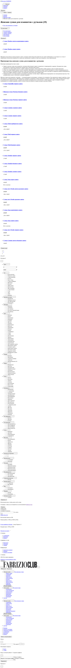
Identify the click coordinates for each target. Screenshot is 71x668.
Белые (9, 316)
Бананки (10, 295)
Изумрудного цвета (12, 352)
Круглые (10, 366)
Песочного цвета (12, 349)
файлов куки (29, 504)
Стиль (5, 430)
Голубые (10, 320)
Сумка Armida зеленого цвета (12, 171)
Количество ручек (8, 495)
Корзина (9, 12)
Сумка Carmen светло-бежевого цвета (14, 240)
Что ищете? (16, 644)
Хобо (9, 293)
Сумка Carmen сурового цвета (12, 107)
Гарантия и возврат (7, 550)
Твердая (10, 444)
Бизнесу (5, 8)
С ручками (10, 459)
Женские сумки (7, 17)
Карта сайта (13, 559)
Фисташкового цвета (13, 344)
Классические (11, 274)
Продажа (6, 491)
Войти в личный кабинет (6, 636)
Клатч (4, 649)
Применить (3, 499)
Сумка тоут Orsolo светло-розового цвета (15, 189)
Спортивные (11, 435)
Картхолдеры (9, 591)
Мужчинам (9, 568)
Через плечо (10, 285)
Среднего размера (12, 358)
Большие (10, 355)
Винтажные (10, 397)
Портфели (8, 609)
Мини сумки (9, 573)
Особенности (7, 388)
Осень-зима (10, 386)
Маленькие (10, 357)
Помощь (5, 6)
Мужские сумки (7, 600)
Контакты (5, 536)
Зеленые (10, 323)
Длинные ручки (11, 467)
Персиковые (11, 338)
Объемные (10, 413)
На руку (10, 284)
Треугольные (11, 374)
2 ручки (9, 497)
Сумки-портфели (12, 281)
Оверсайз (10, 360)
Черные (9, 337)
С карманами (11, 391)
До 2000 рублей (11, 301)
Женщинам (3, 568)
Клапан (9, 420)
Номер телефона (17, 657)
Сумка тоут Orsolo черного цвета (13, 230)
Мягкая (9, 443)
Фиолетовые (11, 335)
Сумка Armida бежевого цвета (12, 163)
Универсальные (11, 393)
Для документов (11, 424)
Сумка (4, 650)
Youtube (5, 545)
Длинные (10, 410)
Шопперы (10, 282)
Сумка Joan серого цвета (10, 179)
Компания (5, 5)
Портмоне (8, 596)
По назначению (7, 422)
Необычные (10, 389)
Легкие (9, 406)
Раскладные (10, 489)
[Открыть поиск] (2, 12)
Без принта (10, 484)
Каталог (5, 16)
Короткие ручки (11, 468)
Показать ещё (4, 248)
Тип (5, 272)
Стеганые (10, 392)
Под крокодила (11, 439)
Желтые (9, 322)
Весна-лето (10, 384)
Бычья (9, 440)
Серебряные (11, 331)
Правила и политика (5, 559)
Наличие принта (7, 481)
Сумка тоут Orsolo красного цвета (13, 199)
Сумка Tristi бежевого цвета (11, 145)
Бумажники (9, 589)
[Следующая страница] (4, 253)
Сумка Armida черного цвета (12, 155)
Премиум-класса (12, 300)
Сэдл (9, 291)
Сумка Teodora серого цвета (11, 49)
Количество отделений (9, 453)
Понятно (3, 507)
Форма (5, 363)
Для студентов (11, 400)
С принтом (10, 483)
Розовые (10, 329)
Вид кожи (6, 437)
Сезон (5, 376)
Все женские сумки (19, 571)
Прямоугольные (11, 369)
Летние (9, 377)
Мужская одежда (7, 613)
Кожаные (10, 306)
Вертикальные (11, 371)
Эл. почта (16, 512)
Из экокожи (10, 308)
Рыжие (9, 330)
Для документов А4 (12, 361)
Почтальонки (11, 403)
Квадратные (11, 364)
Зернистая (10, 441)
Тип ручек (6, 463)
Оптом (9, 492)
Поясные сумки (11, 275)
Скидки (5, 598)
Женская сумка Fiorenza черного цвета (15, 99)
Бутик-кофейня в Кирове (7, 524)
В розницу (10, 494)
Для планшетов (11, 428)
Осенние (10, 382)
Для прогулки (11, 476)
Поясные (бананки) (10, 611)
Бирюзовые (10, 317)
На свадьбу (10, 474)
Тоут (9, 292)
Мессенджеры (11, 288)
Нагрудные (8, 608)
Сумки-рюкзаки (11, 277)
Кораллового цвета (12, 348)
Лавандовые (11, 340)
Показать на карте (5, 530)
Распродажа (10, 302)
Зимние (9, 380)
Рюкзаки (8, 575)
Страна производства (8, 478)
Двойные (10, 399)
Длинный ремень (12, 470)
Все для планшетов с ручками (10, 25)
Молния (10, 419)
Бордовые (10, 319)
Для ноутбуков (11, 426)
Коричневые (11, 324)
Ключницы (8, 593)
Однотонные (11, 342)
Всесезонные (11, 383)
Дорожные (8, 574)
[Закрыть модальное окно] (2, 261)
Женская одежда (7, 585)
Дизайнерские (11, 395)
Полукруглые (11, 367)
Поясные (8, 583)
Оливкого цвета (11, 346)
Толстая (9, 448)
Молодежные (11, 402)
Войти (5, 12)
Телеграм (5, 544)
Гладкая (9, 447)
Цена (5, 264)
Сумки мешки (11, 289)
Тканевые (10, 307)
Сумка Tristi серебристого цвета (13, 123)
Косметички (11, 286)
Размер (5, 354)
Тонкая (9, 450)
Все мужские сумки (19, 600)
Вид (5, 486)
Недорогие (10, 298)
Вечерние (10, 431)
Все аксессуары (16, 587)
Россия (9, 479)
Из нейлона (10, 311)
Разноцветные (11, 341)
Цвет (5, 313)
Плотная (10, 446)
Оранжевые (10, 327)
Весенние (10, 379)
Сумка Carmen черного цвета (12, 115)
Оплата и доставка (7, 552)
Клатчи (9, 278)
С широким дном (12, 404)
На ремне (10, 464)
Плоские (10, 414)
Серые (9, 333)
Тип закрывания (7, 416)
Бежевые (10, 315)
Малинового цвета (12, 345)
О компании (6, 535)
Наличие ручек (7, 458)
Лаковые (10, 451)
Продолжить (3, 661)
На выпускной (11, 473)
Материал (6, 304)
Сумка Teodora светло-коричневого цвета (15, 41)
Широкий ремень (12, 465)
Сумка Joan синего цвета (11, 220)
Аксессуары (6, 587)
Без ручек (10, 461)
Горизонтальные (12, 373)
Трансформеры (11, 396)
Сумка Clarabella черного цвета (13, 83)
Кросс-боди (10, 280)
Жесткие (10, 407)
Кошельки (8, 594)
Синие (9, 334)
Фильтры (3, 10)
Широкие (10, 411)
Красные (10, 326)
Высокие (10, 409)
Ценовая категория (8, 297)
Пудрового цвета (12, 351)
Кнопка (9, 417)
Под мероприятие (8, 472)
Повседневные (11, 434)
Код (14, 659)
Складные (10, 487)
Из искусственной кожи (13, 310)
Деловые (10, 433)
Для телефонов (11, 425)
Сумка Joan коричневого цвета (12, 210)
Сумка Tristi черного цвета (11, 134)
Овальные (10, 370)
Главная (5, 15)
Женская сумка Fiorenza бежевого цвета (15, 91)
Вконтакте (5, 542)
